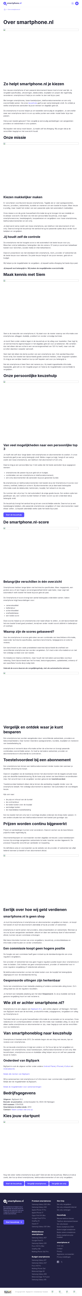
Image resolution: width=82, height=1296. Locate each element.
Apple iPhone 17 (37, 1213)
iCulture (67, 1066)
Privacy (59, 1251)
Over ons (60, 1246)
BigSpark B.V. (29, 1291)
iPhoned (60, 1066)
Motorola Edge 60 (38, 1271)
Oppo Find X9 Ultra (38, 1215)
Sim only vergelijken (64, 1204)
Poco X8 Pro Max (38, 1246)
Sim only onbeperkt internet (66, 1207)
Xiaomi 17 (35, 1224)
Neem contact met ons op (22, 1110)
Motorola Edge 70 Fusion (41, 1277)
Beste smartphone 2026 (65, 1227)
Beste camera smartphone (66, 1232)
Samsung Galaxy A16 (39, 1279)
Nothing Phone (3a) (39, 1268)
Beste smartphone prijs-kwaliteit (65, 1236)
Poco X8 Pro (36, 1266)
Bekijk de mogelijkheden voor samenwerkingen (22, 1087)
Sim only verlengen (63, 1210)
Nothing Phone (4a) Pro (40, 1251)
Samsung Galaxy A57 (39, 1238)
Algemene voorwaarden (65, 1254)
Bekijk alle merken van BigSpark (16, 1074)
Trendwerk (45, 1291)
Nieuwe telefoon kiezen (65, 1218)
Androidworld (8, 1069)
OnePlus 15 (36, 1221)
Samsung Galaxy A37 (39, 1263)
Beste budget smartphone (66, 1229)
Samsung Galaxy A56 (39, 1274)
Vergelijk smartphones (36, 1184)
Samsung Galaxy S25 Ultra (41, 1226)
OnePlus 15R (36, 1249)
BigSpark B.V (36, 1009)
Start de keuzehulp (14, 515)
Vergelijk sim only (59, 1184)
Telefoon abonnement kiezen (67, 1221)
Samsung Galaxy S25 (39, 1243)
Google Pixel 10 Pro (39, 1218)
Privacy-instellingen (64, 1257)
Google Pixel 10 (37, 1240)
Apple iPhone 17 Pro (39, 1210)
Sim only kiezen (62, 1224)
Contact (59, 1248)
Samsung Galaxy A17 (39, 1260)
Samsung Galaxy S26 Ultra (41, 1204)
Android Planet (49, 1066)
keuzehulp (32, 103)
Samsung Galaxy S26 (39, 1207)
